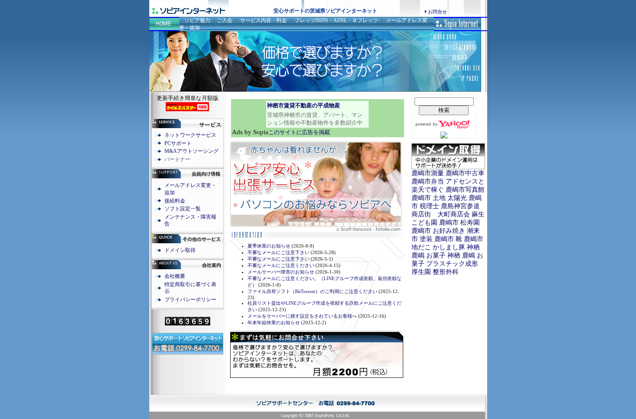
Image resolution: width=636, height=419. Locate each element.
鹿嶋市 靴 (448, 238)
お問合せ (437, 11)
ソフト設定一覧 (182, 209)
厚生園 (421, 271)
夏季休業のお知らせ (268, 245)
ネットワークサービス (190, 135)
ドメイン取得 (180, 250)
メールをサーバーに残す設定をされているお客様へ (302, 316)
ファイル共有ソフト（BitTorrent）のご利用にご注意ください (312, 291)
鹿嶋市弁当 (427, 181)
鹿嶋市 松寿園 (459, 222)
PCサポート (178, 143)
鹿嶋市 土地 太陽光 (439, 197)
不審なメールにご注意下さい (278, 252)
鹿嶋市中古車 (465, 173)
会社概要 (174, 276)
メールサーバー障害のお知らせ (280, 271)
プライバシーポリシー (190, 300)
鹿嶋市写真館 (465, 189)
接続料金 (174, 201)
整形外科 (446, 271)
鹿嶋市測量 (427, 173)
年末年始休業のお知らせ (273, 322)
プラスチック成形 (452, 263)
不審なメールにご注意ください (280, 265)
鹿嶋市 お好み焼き (438, 230)
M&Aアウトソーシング (191, 151)
